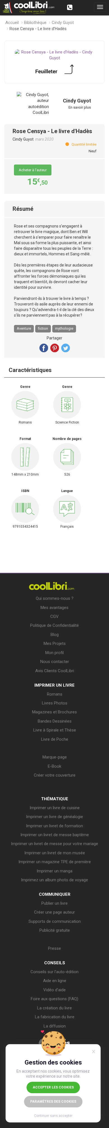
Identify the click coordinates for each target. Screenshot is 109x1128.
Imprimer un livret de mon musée (54, 852)
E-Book (54, 766)
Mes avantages (54, 607)
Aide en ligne (54, 980)
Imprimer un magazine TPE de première (54, 861)
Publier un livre (54, 903)
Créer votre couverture (54, 775)
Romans (54, 694)
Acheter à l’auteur (33, 170)
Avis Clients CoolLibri (54, 670)
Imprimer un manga (54, 870)
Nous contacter (54, 661)
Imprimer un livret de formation (54, 825)
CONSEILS (54, 962)
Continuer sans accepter (53, 1116)
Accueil (12, 22)
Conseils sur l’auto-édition (54, 971)
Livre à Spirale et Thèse (54, 730)
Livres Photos (54, 703)
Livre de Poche (54, 739)
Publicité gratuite (54, 930)
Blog (55, 634)
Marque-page (54, 757)
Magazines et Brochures (54, 712)
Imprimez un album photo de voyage (54, 879)
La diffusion (55, 1026)
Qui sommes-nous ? (55, 598)
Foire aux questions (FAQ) (54, 998)
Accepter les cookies (53, 1087)
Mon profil (54, 652)
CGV (54, 616)
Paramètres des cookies (53, 1101)
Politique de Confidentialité (54, 625)
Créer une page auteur (54, 912)
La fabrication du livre (54, 1016)
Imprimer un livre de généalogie (54, 816)
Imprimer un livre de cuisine (55, 807)
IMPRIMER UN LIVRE (54, 685)
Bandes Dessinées (55, 721)
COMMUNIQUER (54, 894)
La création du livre (54, 1007)
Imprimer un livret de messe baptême (54, 834)
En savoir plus (79, 107)
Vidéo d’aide (54, 989)
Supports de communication (55, 921)
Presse (54, 948)
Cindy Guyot (63, 22)
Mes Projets (55, 643)
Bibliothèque (35, 22)
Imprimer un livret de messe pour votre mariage (54, 843)
